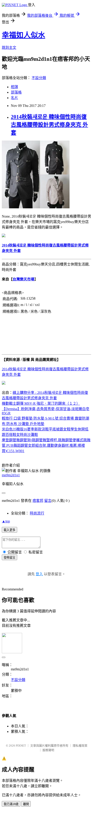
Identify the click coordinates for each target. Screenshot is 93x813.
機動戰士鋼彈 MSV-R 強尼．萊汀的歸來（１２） (41, 403)
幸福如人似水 (23, 35)
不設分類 (39, 78)
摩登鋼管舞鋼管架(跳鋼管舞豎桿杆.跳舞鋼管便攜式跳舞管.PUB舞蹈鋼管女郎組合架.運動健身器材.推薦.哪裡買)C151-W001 (46, 445)
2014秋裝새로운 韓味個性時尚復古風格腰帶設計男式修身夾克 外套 (49, 125)
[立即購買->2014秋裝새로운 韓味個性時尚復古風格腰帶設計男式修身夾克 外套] (36, 207)
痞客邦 (38, 501)
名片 (14, 98)
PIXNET (21, 745)
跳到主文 (9, 47)
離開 (26, 804)
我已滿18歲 (11, 804)
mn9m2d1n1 (11, 475)
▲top (6, 521)
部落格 (16, 92)
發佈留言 (9, 557)
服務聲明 (48, 750)
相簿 (14, 87)
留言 (47, 501)
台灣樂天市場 (23, 279)
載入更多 (9, 530)
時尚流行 (37, 513)
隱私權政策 (80, 745)
